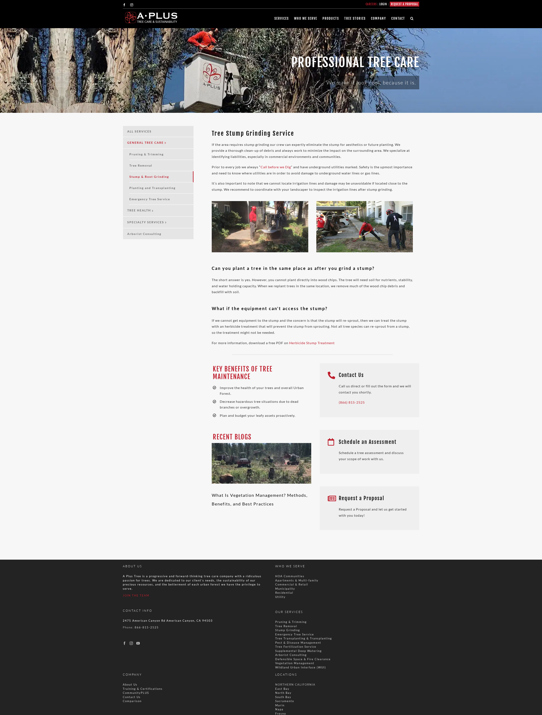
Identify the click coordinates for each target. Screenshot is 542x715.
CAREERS (371, 4)
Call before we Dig (276, 167)
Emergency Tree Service (294, 634)
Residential (284, 592)
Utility (280, 597)
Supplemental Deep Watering (298, 651)
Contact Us (132, 697)
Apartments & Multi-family (296, 580)
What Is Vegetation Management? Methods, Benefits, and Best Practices (261, 449)
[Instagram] (131, 643)
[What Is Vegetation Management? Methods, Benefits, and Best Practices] (261, 463)
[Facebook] (124, 643)
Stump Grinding (287, 630)
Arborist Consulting (291, 655)
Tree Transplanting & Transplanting (303, 638)
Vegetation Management (294, 663)
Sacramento (284, 701)
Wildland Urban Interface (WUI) (300, 667)
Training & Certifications (143, 688)
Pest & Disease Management (298, 642)
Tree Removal (286, 626)
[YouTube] (138, 643)
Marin (280, 705)
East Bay (282, 688)
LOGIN (383, 4)
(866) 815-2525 (352, 402)
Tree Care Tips (261, 477)
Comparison (132, 701)
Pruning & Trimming (291, 622)
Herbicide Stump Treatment (312, 343)
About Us (130, 684)
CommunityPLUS (136, 692)
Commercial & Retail (291, 584)
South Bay (283, 697)
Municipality (285, 588)
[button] (412, 18)
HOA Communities (289, 576)
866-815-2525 (147, 627)
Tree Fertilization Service (295, 646)
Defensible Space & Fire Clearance (303, 659)
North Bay (283, 692)
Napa (279, 709)
